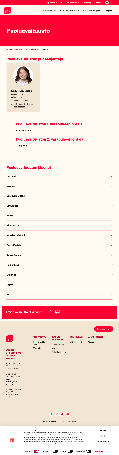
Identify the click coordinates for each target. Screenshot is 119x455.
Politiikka (56, 348)
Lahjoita (108, 10)
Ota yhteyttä (16, 49)
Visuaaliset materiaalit (69, 2)
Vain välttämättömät (103, 441)
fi (107, 3)
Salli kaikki (103, 430)
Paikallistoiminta (59, 352)
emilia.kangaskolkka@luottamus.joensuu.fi (24, 105)
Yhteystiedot (30, 49)
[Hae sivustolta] (112, 2)
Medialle (99, 2)
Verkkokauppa (87, 2)
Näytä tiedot (99, 451)
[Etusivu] (7, 49)
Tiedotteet (92, 342)
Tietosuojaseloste (49, 421)
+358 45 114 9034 (21, 100)
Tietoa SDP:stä (58, 345)
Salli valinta (103, 436)
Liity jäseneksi (51, 2)
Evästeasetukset (70, 421)
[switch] (55, 451)
